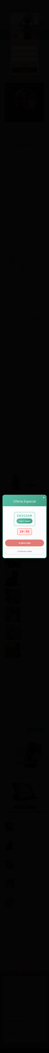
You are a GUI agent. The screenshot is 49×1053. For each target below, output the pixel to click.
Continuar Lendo (24, 551)
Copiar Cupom (24, 521)
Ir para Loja (24, 542)
